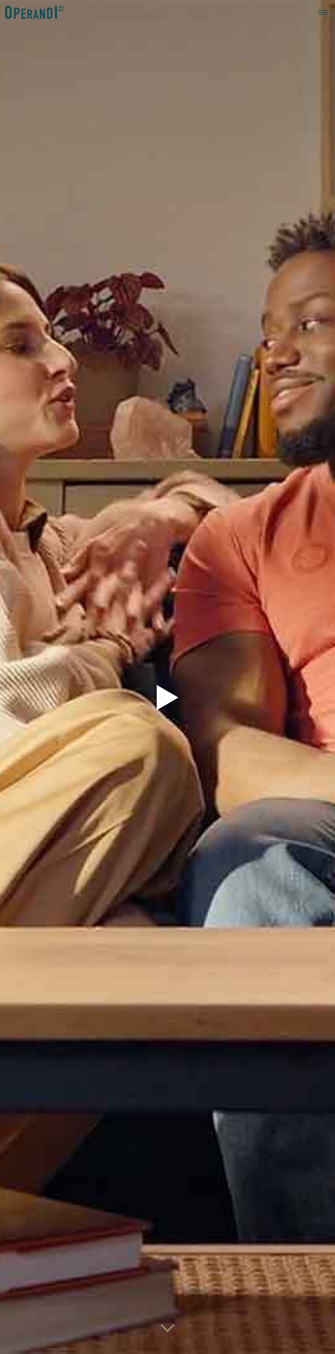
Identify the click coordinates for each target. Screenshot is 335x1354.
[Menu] (323, 12)
